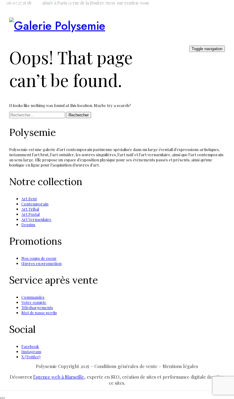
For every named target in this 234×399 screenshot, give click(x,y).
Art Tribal (30, 209)
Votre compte (33, 302)
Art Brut (29, 198)
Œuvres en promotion (41, 263)
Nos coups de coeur (39, 258)
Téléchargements (37, 307)
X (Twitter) (31, 356)
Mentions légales (180, 366)
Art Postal (30, 214)
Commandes (32, 297)
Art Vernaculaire (36, 219)
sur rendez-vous (133, 3)
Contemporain (34, 203)
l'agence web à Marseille (58, 377)
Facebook (30, 346)
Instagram (31, 351)
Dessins (28, 224)
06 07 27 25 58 (18, 3)
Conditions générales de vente (126, 366)
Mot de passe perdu (39, 312)
